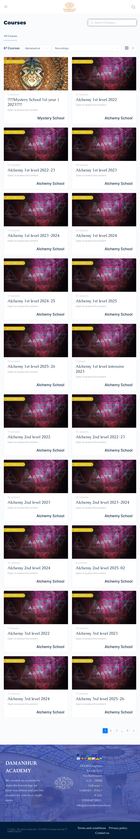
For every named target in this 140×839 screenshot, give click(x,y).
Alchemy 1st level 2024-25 (31, 300)
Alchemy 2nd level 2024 (28, 567)
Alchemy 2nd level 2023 (28, 502)
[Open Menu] (6, 6)
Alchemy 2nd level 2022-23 (100, 436)
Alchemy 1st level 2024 (96, 235)
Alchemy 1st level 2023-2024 (33, 235)
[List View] (133, 48)
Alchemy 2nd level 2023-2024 (102, 502)
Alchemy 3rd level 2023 (97, 633)
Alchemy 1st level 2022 (96, 99)
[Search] (133, 7)
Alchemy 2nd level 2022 (28, 436)
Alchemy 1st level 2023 (96, 170)
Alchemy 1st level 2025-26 (31, 366)
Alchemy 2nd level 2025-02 (100, 567)
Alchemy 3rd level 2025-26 (100, 698)
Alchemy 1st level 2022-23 (31, 170)
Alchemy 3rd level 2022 (28, 633)
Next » (133, 730)
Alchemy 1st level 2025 (96, 300)
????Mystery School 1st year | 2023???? (33, 102)
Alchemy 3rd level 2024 (28, 698)
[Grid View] (127, 48)
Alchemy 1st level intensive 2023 (100, 369)
